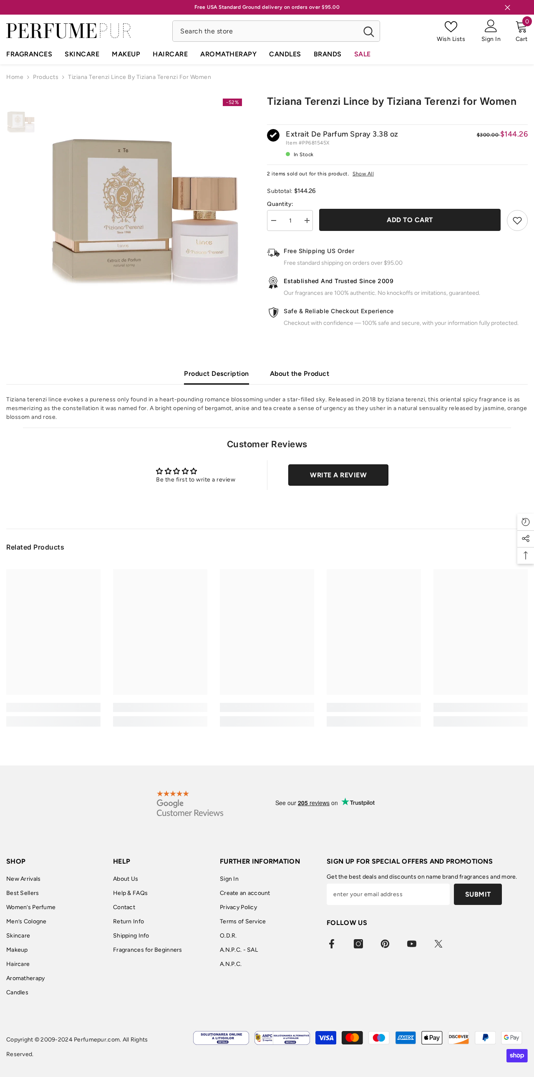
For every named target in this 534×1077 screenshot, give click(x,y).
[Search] (276, 31)
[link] (53, 707)
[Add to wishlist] (517, 220)
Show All (363, 174)
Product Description (216, 374)
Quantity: (280, 204)
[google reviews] (190, 803)
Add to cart (410, 220)
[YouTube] (411, 943)
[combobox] (265, 31)
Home (14, 77)
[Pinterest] (385, 943)
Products (45, 77)
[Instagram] (358, 943)
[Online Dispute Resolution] (221, 1038)
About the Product (300, 374)
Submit (478, 894)
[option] (145, 192)
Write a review (338, 475)
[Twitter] (438, 943)
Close (507, 7)
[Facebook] (331, 943)
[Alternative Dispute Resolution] (282, 1038)
